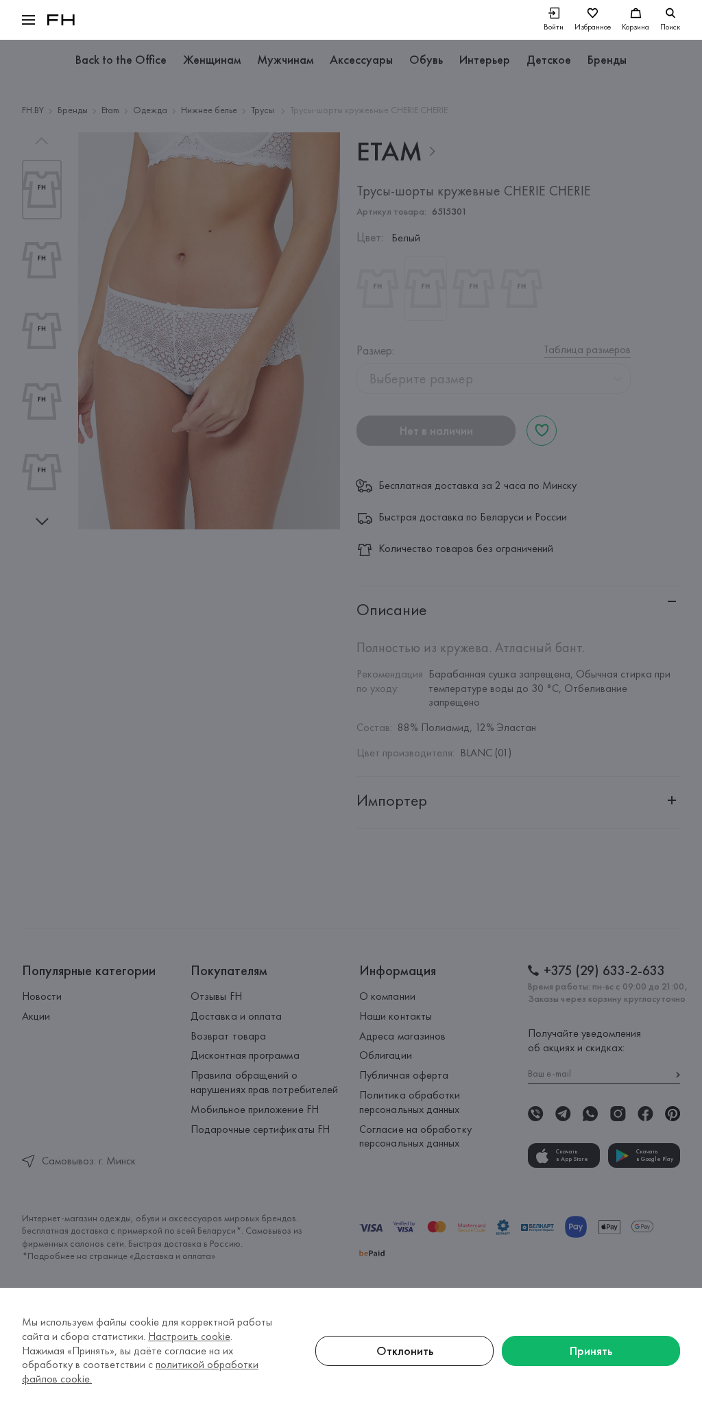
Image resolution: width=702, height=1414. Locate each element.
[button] (28, 20)
